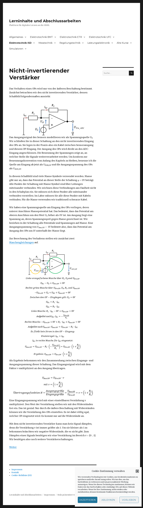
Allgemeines (16, 37)
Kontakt (15, 472)
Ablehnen (108, 500)
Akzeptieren (87, 500)
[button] (137, 471)
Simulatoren (16, 48)
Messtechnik (46, 43)
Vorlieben (129, 500)
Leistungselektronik (98, 43)
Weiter (13, 447)
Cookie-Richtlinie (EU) (21, 475)
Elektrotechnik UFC (100, 37)
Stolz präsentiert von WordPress (72, 495)
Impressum (16, 469)
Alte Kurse (122, 43)
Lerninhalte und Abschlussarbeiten (45, 20)
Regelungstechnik (69, 43)
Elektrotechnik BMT (41, 37)
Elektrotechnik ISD (20, 43)
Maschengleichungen (21, 242)
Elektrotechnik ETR (71, 37)
